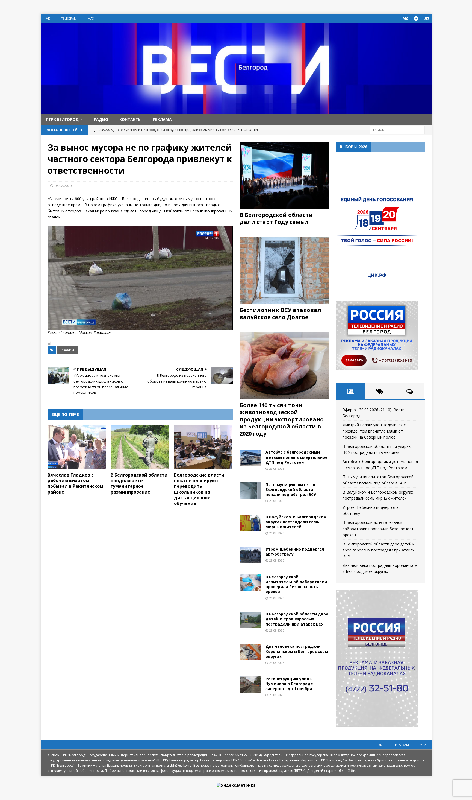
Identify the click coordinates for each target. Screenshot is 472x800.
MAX (91, 18)
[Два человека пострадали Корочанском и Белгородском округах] (250, 652)
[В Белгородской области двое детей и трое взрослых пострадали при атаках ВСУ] (250, 620)
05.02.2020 (63, 185)
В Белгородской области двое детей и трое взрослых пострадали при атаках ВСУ (297, 618)
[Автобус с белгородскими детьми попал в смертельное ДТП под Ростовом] (250, 458)
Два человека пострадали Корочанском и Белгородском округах (297, 651)
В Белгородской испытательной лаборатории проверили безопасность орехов (296, 584)
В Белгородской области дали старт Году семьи (276, 218)
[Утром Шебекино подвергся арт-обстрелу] (250, 555)
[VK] (405, 18)
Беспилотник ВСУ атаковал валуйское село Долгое (280, 313)
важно (67, 350)
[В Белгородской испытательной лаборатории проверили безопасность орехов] (250, 582)
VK (48, 18)
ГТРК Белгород (62, 119)
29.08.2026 (276, 468)
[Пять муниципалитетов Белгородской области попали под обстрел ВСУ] (250, 490)
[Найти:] (397, 129)
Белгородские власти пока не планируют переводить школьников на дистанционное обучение (199, 489)
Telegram (69, 18)
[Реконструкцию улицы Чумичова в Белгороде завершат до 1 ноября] (250, 684)
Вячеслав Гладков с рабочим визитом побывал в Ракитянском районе (75, 483)
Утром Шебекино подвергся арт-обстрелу (295, 552)
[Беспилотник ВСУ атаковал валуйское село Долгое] (284, 270)
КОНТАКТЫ (130, 119)
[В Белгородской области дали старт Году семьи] (284, 175)
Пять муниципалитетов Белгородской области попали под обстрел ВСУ (291, 489)
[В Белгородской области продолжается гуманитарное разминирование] (140, 447)
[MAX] (427, 18)
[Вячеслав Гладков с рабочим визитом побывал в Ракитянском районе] (77, 447)
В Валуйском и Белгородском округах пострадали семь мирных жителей (296, 521)
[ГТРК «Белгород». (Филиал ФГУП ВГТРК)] (236, 110)
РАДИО (101, 119)
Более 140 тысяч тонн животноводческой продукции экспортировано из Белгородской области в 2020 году (282, 419)
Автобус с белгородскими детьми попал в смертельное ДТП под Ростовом (297, 457)
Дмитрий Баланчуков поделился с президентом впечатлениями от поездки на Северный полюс (374, 431)
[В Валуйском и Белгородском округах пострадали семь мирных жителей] (250, 523)
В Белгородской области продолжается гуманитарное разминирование (139, 483)
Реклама (162, 119)
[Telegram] (416, 18)
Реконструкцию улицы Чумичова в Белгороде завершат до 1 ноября (289, 683)
